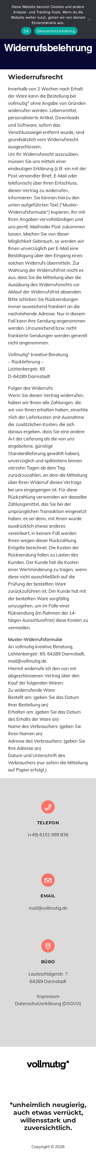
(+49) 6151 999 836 (48, 834)
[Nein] (89, 19)
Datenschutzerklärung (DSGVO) (48, 1003)
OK (26, 31)
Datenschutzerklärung (56, 31)
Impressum (48, 996)
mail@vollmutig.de (48, 908)
